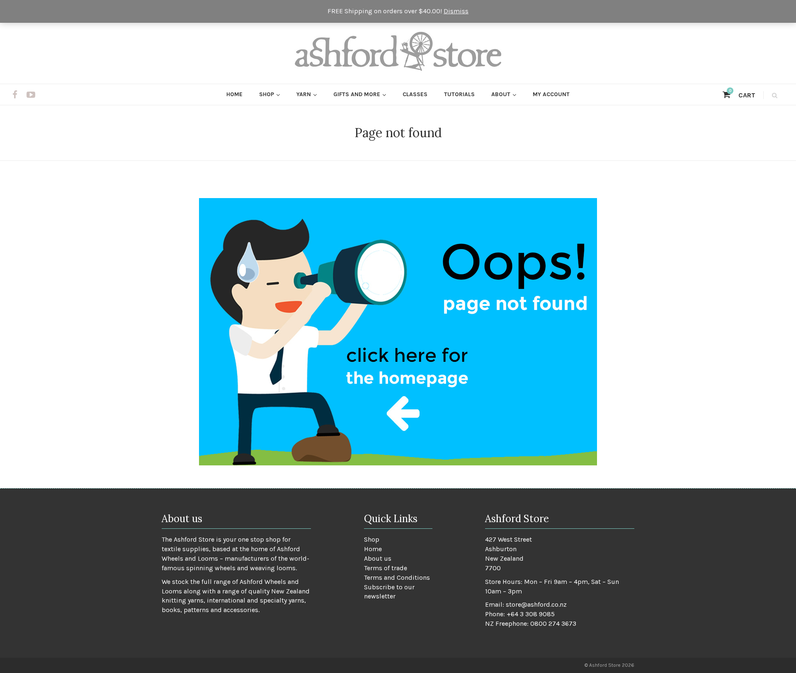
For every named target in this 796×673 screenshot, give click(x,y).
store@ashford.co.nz (536, 604)
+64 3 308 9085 (531, 614)
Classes (415, 94)
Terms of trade (385, 568)
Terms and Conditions (397, 577)
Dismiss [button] (456, 11)
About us (377, 558)
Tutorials (459, 94)
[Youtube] (31, 95)
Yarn (303, 94)
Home (234, 94)
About (500, 94)
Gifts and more (356, 94)
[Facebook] (14, 95)
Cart (742, 95)
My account (551, 94)
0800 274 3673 (553, 623)
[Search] (773, 95)
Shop (266, 94)
